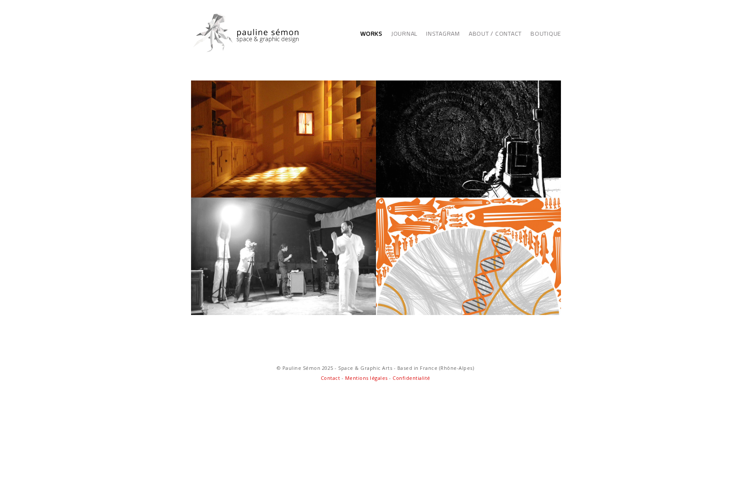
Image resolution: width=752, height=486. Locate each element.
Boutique (545, 33)
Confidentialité (411, 378)
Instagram (443, 33)
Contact (331, 378)
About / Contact (495, 33)
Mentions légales (366, 378)
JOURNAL (404, 33)
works (371, 33)
